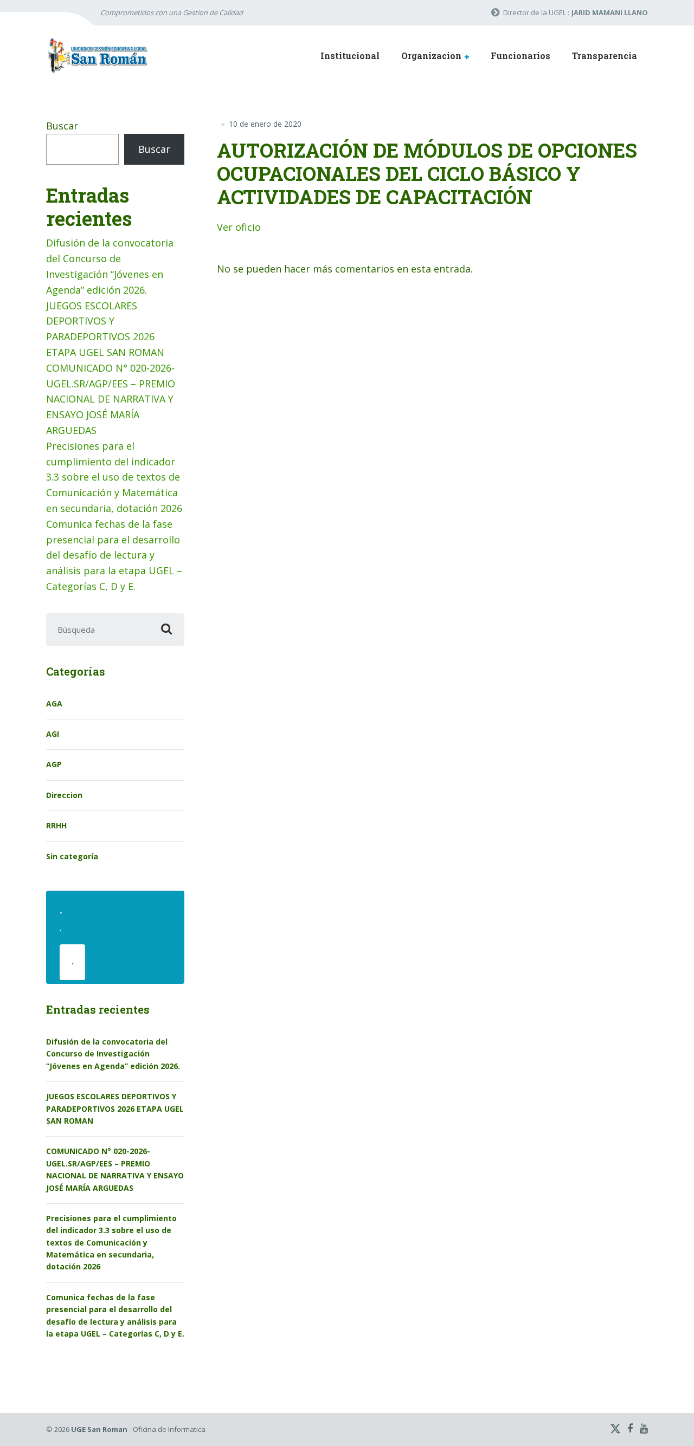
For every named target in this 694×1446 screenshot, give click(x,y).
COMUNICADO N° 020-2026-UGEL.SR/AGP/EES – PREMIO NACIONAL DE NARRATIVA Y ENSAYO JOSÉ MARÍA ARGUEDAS (110, 399)
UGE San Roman (99, 1429)
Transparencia (604, 55)
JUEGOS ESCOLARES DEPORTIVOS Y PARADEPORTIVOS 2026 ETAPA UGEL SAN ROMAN (115, 1108)
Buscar (62, 125)
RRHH (56, 825)
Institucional (350, 55)
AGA (54, 703)
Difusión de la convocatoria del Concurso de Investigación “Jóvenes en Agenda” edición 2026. (113, 1053)
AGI (52, 734)
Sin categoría (72, 856)
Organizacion (431, 55)
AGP (54, 764)
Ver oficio (239, 227)
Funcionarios (520, 55)
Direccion (64, 795)
